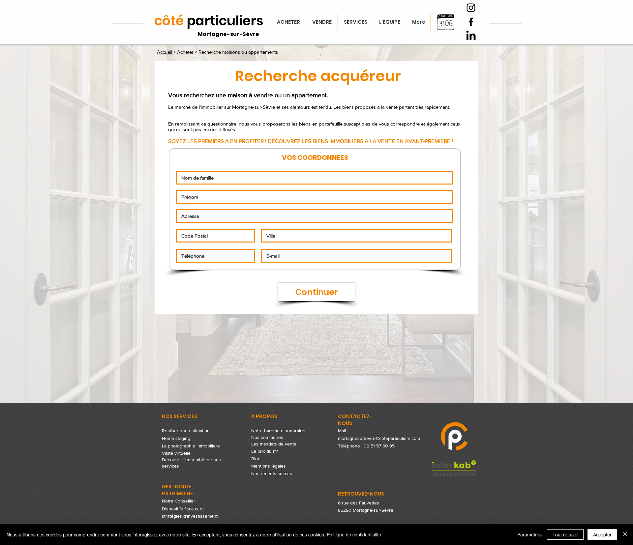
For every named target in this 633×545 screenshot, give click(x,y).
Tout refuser (565, 534)
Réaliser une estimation (186, 430)
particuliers (208, 21)
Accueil (165, 52)
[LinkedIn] (471, 36)
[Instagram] (471, 8)
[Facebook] (471, 22)
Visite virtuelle (176, 453)
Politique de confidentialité (354, 534)
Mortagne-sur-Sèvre (228, 34)
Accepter (602, 534)
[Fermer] (625, 534)
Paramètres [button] (529, 534)
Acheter (186, 52)
